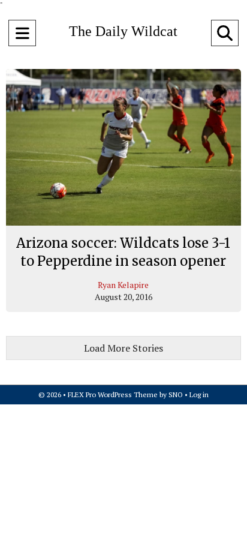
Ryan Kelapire (123, 284)
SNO (175, 394)
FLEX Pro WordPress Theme (113, 394)
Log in (199, 394)
